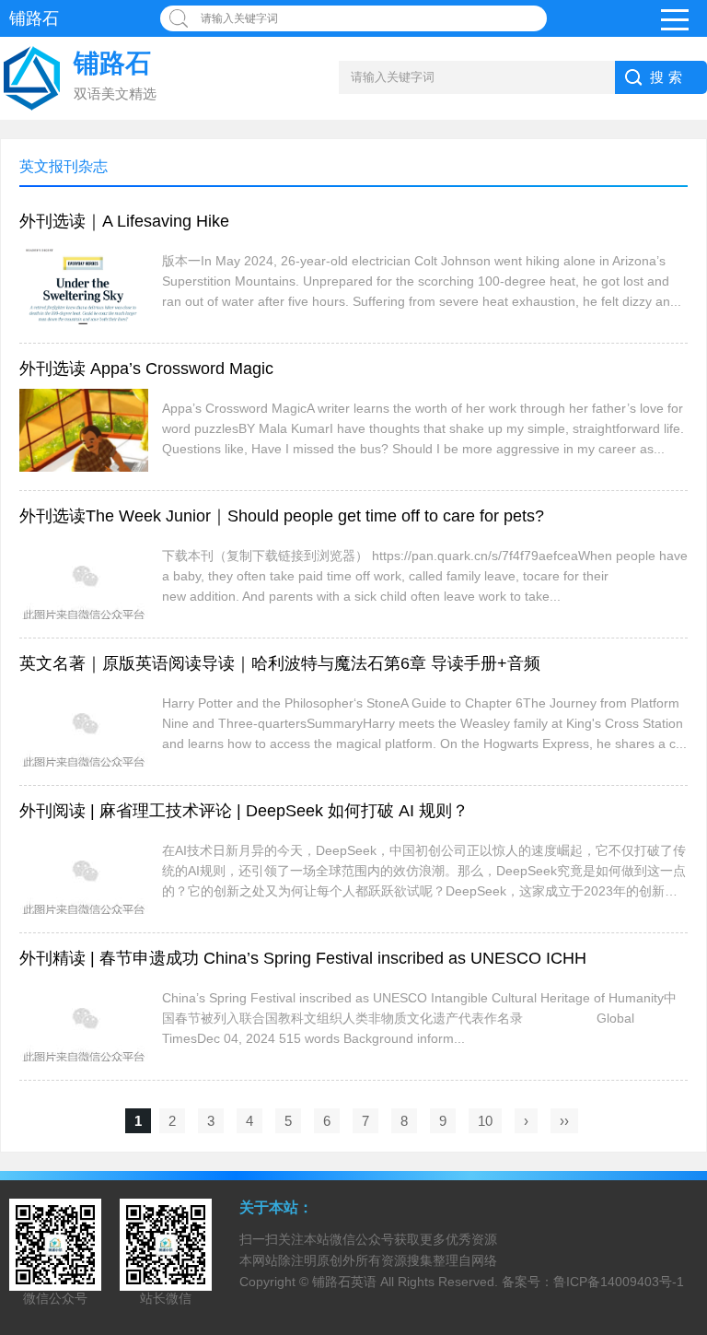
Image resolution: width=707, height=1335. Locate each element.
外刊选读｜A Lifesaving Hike (124, 221)
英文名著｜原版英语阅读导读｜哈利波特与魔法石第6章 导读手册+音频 (279, 663)
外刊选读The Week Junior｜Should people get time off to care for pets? (281, 516)
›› (564, 1121)
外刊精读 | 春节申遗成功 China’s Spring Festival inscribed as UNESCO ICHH (302, 958)
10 (485, 1121)
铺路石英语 (344, 1281)
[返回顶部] (687, 1182)
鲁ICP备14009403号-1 (618, 1281)
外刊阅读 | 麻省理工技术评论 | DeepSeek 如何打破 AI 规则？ (244, 811)
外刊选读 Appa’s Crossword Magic (146, 368)
